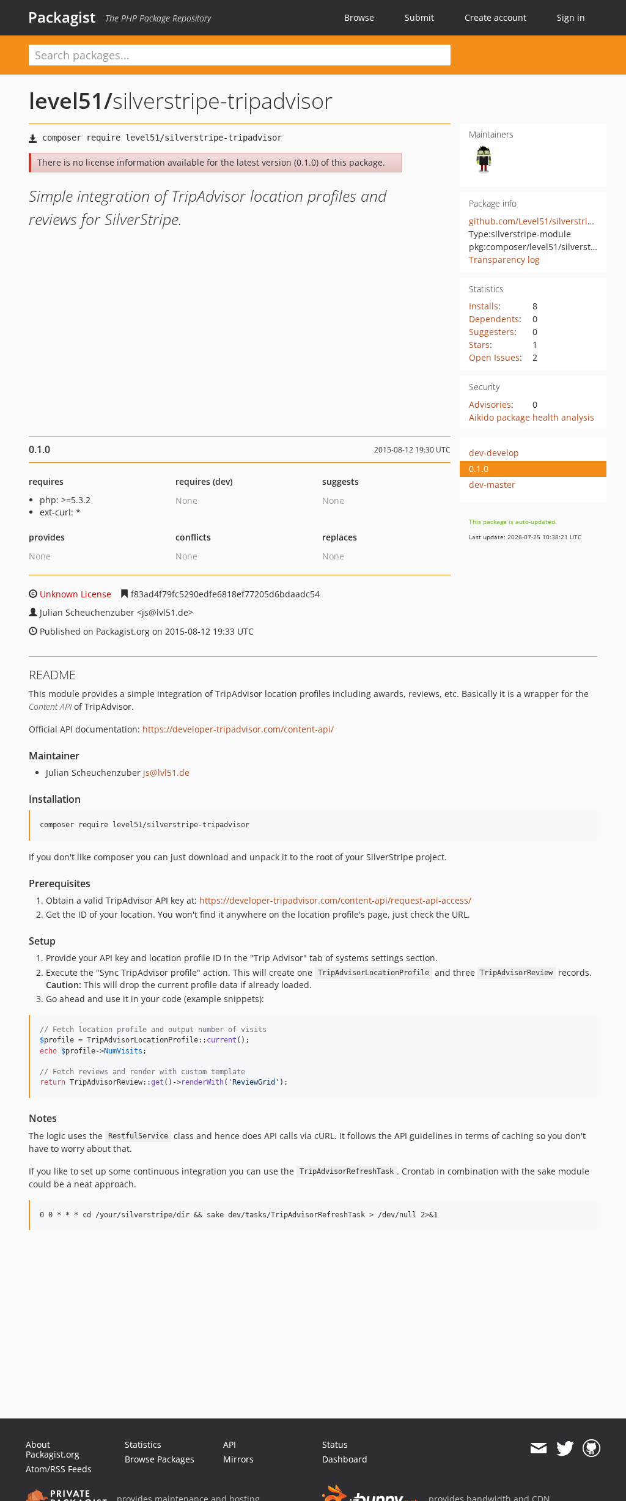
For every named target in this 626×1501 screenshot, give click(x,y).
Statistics (143, 1444)
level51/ (70, 101)
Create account (495, 17)
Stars (479, 344)
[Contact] (538, 1448)
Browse (359, 17)
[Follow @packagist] (565, 1448)
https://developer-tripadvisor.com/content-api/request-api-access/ (335, 900)
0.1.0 (478, 468)
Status (335, 1444)
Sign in (571, 17)
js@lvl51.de (166, 772)
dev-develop (494, 453)
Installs (483, 306)
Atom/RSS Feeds (59, 1469)
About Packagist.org (52, 1449)
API (229, 1444)
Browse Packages (159, 1459)
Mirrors (238, 1459)
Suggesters (491, 331)
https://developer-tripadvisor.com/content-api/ (238, 729)
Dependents (494, 319)
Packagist (62, 17)
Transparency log (504, 259)
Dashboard (344, 1459)
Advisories (490, 404)
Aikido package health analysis (531, 417)
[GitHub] (591, 1448)
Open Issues (494, 357)
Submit (419, 17)
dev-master (492, 484)
